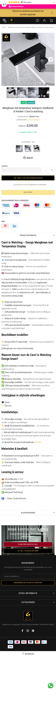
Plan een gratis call (28, 544)
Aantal (4, 166)
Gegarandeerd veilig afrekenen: (15, 200)
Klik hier (38, 442)
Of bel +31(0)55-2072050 (28, 551)
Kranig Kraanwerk (11, 20)
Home (4, 27)
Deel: (3, 221)
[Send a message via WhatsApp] (51, 686)
